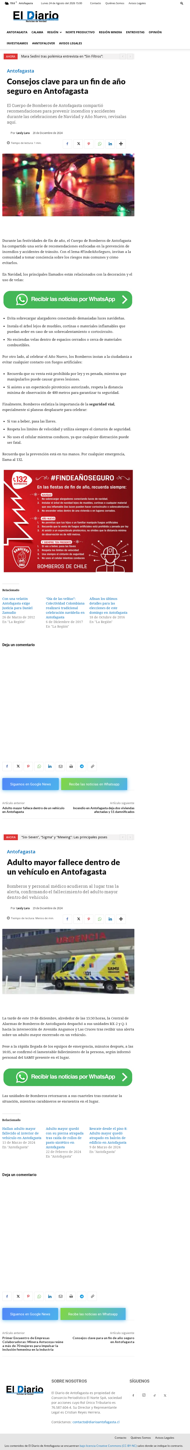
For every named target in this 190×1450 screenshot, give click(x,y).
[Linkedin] (110, 144)
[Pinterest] (88, 144)
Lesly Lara (23, 133)
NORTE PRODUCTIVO (80, 32)
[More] (121, 144)
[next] (130, 56)
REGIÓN (52, 32)
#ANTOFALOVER (43, 43)
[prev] (123, 56)
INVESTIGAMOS (17, 43)
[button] (181, 3)
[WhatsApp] (99, 144)
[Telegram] (81, 766)
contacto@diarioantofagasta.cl (96, 1422)
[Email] (60, 766)
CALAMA (37, 32)
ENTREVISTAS (135, 32)
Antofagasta (20, 71)
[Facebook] (67, 144)
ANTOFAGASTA (17, 32)
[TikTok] (154, 1395)
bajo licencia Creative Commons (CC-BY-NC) (108, 1446)
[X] (78, 144)
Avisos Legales (137, 3)
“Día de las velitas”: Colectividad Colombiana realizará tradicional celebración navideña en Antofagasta (65, 608)
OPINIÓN (155, 32)
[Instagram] (144, 1395)
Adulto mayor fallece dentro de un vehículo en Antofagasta (33, 810)
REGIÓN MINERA (110, 32)
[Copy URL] (92, 766)
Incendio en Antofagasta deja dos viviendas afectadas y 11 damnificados (103, 810)
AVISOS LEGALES (70, 43)
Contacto (95, 3)
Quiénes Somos (114, 3)
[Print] (71, 766)
